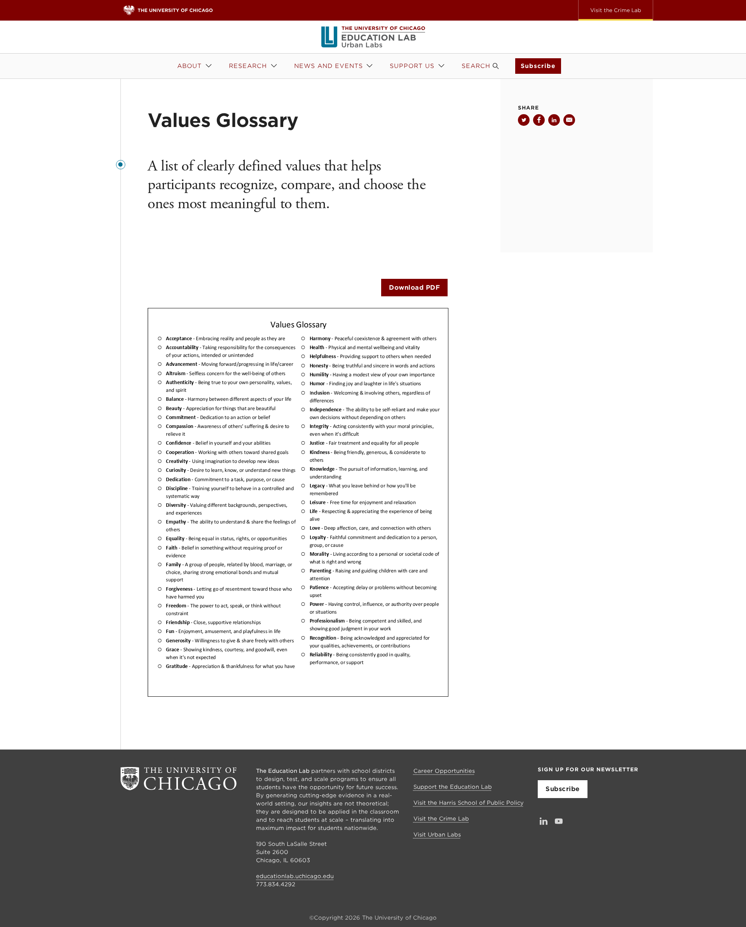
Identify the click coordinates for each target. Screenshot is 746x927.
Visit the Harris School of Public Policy (468, 803)
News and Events (328, 66)
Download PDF (414, 287)
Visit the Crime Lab (441, 819)
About (189, 66)
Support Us (412, 66)
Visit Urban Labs (437, 834)
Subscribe (538, 66)
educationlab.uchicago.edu (295, 876)
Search (476, 66)
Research (248, 66)
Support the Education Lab (452, 787)
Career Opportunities (444, 771)
